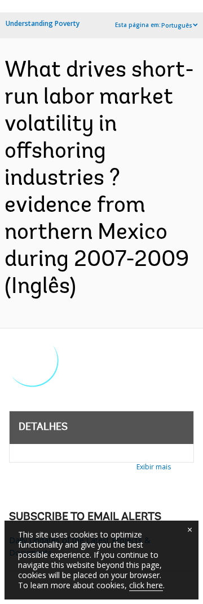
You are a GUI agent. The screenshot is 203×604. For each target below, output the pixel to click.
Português (176, 25)
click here (146, 585)
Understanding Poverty (43, 23)
